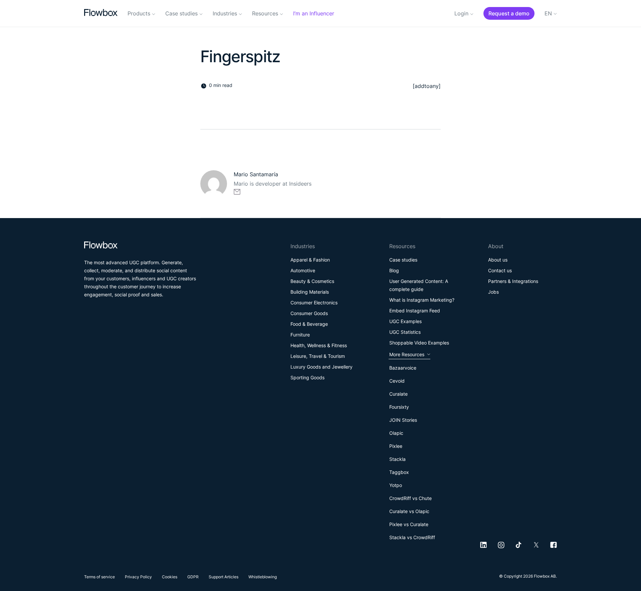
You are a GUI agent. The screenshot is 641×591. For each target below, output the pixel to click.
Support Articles (223, 576)
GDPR (193, 576)
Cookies (169, 576)
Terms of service (99, 576)
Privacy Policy (138, 576)
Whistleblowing (262, 576)
